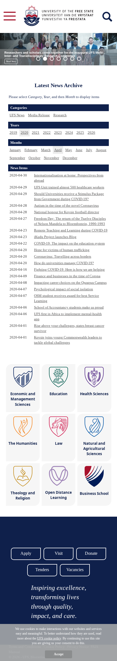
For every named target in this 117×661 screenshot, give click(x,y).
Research (60, 115)
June (79, 150)
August (101, 150)
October (34, 158)
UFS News (17, 115)
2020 (24, 132)
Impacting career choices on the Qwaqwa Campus (70, 283)
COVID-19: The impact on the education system (69, 243)
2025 (80, 132)
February (31, 150)
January (15, 150)
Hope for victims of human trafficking (62, 250)
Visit (59, 553)
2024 (69, 132)
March (46, 150)
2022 (47, 132)
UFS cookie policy (49, 638)
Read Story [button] (11, 61)
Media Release (39, 115)
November (51, 158)
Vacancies (75, 569)
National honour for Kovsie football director (66, 212)
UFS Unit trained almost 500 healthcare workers (69, 187)
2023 (58, 132)
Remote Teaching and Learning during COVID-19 (70, 230)
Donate (91, 553)
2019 (13, 132)
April (58, 150)
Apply (25, 553)
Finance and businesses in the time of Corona (67, 276)
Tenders (42, 569)
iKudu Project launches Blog (55, 237)
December (70, 158)
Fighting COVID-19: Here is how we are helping (69, 269)
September (17, 158)
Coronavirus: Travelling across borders (62, 256)
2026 (91, 132)
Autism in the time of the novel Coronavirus (66, 205)
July (89, 150)
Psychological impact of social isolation (63, 289)
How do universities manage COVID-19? (64, 263)
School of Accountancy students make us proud (69, 307)
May (68, 150)
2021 (35, 132)
